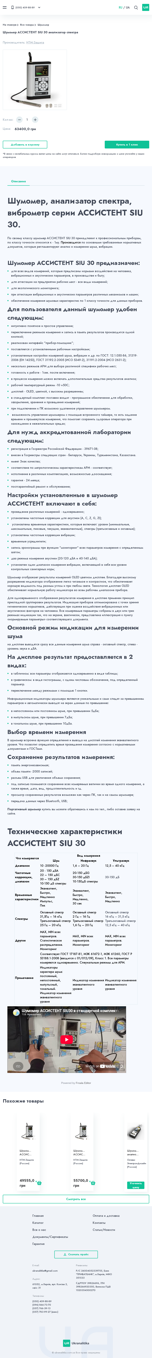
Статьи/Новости (104, 1230)
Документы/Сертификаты (50, 1237)
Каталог (38, 1223)
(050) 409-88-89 (42, 1301)
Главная (38, 1216)
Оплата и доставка (106, 1216)
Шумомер (43, 24)
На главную (9, 24)
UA (128, 7)
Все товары (27, 24)
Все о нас (39, 1230)
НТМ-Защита (35, 42)
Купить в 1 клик (127, 145)
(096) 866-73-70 (41, 1305)
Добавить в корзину (25, 145)
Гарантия (38, 1244)
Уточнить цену (136, 1185)
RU (120, 7)
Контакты (99, 1223)
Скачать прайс (78, 1254)
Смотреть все (76, 1199)
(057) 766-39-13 (41, 1308)
